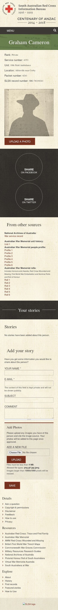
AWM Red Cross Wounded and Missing (24, 540)
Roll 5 (7, 291)
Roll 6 (7, 294)
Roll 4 (7, 288)
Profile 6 (8, 264)
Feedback (10, 514)
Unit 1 (7, 244)
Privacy (8, 521)
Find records (11, 584)
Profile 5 (8, 261)
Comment (10, 406)
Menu (10, 30)
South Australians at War (17, 565)
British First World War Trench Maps (22, 544)
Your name (12, 368)
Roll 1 (7, 279)
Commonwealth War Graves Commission (25, 547)
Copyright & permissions (17, 507)
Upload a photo (19, 141)
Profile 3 (8, 256)
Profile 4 (8, 258)
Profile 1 (8, 250)
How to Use (11, 591)
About (8, 577)
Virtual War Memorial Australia (19, 561)
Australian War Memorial (17, 537)
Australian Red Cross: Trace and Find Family (26, 533)
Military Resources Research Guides (23, 551)
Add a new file (17, 447)
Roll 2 (7, 282)
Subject (10, 396)
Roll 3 (7, 285)
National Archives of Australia (19, 554)
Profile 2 (8, 253)
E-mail (9, 379)
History (8, 580)
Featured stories (13, 587)
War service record (13, 235)
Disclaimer (10, 511)
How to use (10, 518)
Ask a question (12, 503)
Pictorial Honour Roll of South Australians (25, 558)
